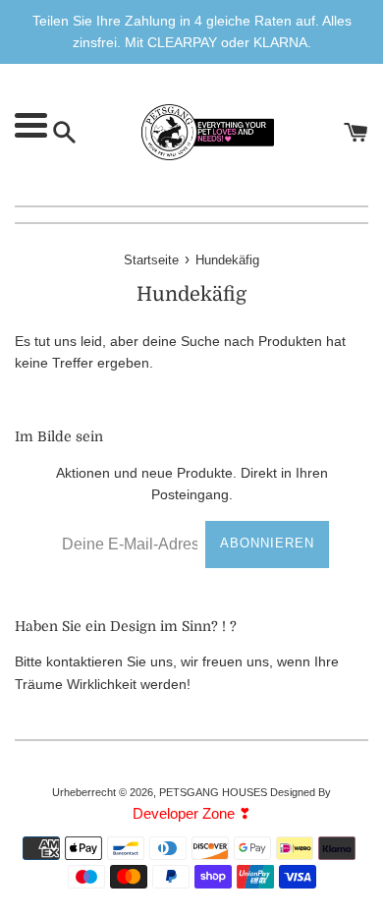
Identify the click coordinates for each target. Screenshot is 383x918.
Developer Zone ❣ (192, 813)
